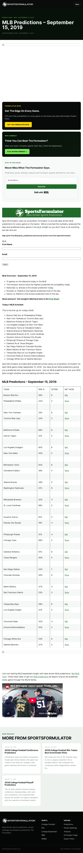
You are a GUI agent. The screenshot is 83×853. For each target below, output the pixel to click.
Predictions (7, 17)
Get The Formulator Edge (18, 124)
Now (67, 401)
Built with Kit (41, 192)
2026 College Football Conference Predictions (21, 751)
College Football (48, 824)
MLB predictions (41, 677)
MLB (15, 17)
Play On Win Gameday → (17, 151)
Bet (66, 395)
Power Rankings (70, 828)
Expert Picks (69, 839)
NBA (43, 835)
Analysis (67, 831)
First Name (7, 244)
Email (4, 254)
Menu (77, 4)
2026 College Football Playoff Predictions (19, 783)
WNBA (44, 839)
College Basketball (49, 831)
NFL (43, 828)
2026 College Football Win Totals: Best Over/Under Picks (61, 751)
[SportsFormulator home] (18, 4)
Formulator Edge (70, 835)
